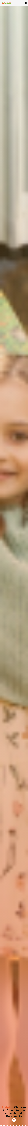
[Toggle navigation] (22, 3)
